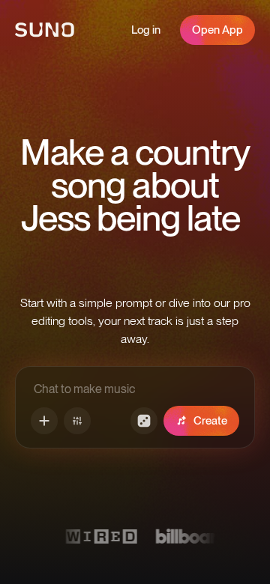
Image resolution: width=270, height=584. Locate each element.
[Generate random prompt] (144, 420)
